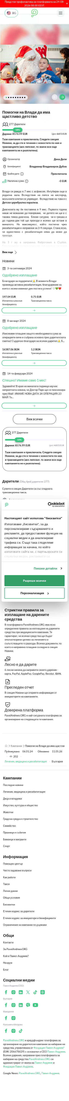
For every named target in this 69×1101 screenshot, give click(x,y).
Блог (6, 969)
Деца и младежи (12, 798)
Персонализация (32, 593)
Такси (6, 884)
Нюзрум (7, 962)
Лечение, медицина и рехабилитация (26, 761)
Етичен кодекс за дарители (18, 911)
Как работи (9, 877)
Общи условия (11, 897)
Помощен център (13, 863)
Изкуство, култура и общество (20, 805)
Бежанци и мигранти (14, 839)
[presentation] (55, 97)
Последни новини (13, 784)
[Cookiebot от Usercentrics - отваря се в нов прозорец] (49, 504)
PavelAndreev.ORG (13, 1040)
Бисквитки (9, 904)
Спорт (6, 846)
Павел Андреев (56, 1051)
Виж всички (34, 419)
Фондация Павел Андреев (18, 1066)
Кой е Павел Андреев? (16, 956)
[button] (6, 97)
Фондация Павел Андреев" (49, 1047)
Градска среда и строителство (20, 818)
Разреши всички (34, 580)
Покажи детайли (45, 568)
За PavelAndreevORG (15, 949)
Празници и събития (14, 832)
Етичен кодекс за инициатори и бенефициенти (29, 918)
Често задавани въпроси (17, 870)
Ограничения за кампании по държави (25, 924)
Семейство (9, 825)
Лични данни (10, 890)
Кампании (16, 745)
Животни (8, 812)
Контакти (8, 942)
